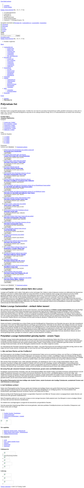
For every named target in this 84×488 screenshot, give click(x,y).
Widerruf (6, 443)
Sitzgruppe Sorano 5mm (10, 211)
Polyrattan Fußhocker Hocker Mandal (14, 254)
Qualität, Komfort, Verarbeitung (12, 413)
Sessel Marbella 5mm (10, 230)
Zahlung (6, 417)
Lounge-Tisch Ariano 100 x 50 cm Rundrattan (17, 156)
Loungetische (10, 128)
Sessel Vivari (7, 236)
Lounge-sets (9, 122)
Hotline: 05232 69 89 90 (7, 10)
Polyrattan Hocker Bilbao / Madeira (14, 279)
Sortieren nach (4, 147)
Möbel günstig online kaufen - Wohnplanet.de (16, 432)
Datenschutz (7, 444)
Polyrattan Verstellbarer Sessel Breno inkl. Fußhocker (19, 180)
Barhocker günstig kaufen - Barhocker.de (14, 430)
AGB (5, 440)
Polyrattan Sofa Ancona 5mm (12, 242)
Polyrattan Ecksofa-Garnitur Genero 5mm (16, 199)
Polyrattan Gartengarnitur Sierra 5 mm (15, 174)
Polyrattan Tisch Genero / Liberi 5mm (14, 162)
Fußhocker (9, 129)
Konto (2, 95)
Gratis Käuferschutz (9, 414)
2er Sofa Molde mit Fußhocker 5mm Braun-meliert (18, 186)
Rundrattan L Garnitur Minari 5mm (14, 248)
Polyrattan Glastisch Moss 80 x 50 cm (14, 260)
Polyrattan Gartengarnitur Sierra (13, 223)
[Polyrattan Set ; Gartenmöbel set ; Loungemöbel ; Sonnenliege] (29, 23)
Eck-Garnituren (10, 124)
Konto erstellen (8, 7)
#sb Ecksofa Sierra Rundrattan (12, 151)
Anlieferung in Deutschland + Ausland (14, 416)
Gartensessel (9, 126)
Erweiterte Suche (5, 37)
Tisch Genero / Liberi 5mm (11, 205)
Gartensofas (9, 125)
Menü (2, 44)
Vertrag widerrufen (5, 486)
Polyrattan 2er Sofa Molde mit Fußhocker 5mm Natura (19, 193)
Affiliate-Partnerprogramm (11, 433)
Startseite (6, 98)
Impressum (7, 446)
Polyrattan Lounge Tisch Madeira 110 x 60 (16, 273)
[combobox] (8, 36)
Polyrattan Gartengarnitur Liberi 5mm (15, 217)
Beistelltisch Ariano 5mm (11, 267)
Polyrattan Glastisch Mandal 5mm (13, 168)
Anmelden (6, 5)
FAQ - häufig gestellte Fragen (11, 441)
